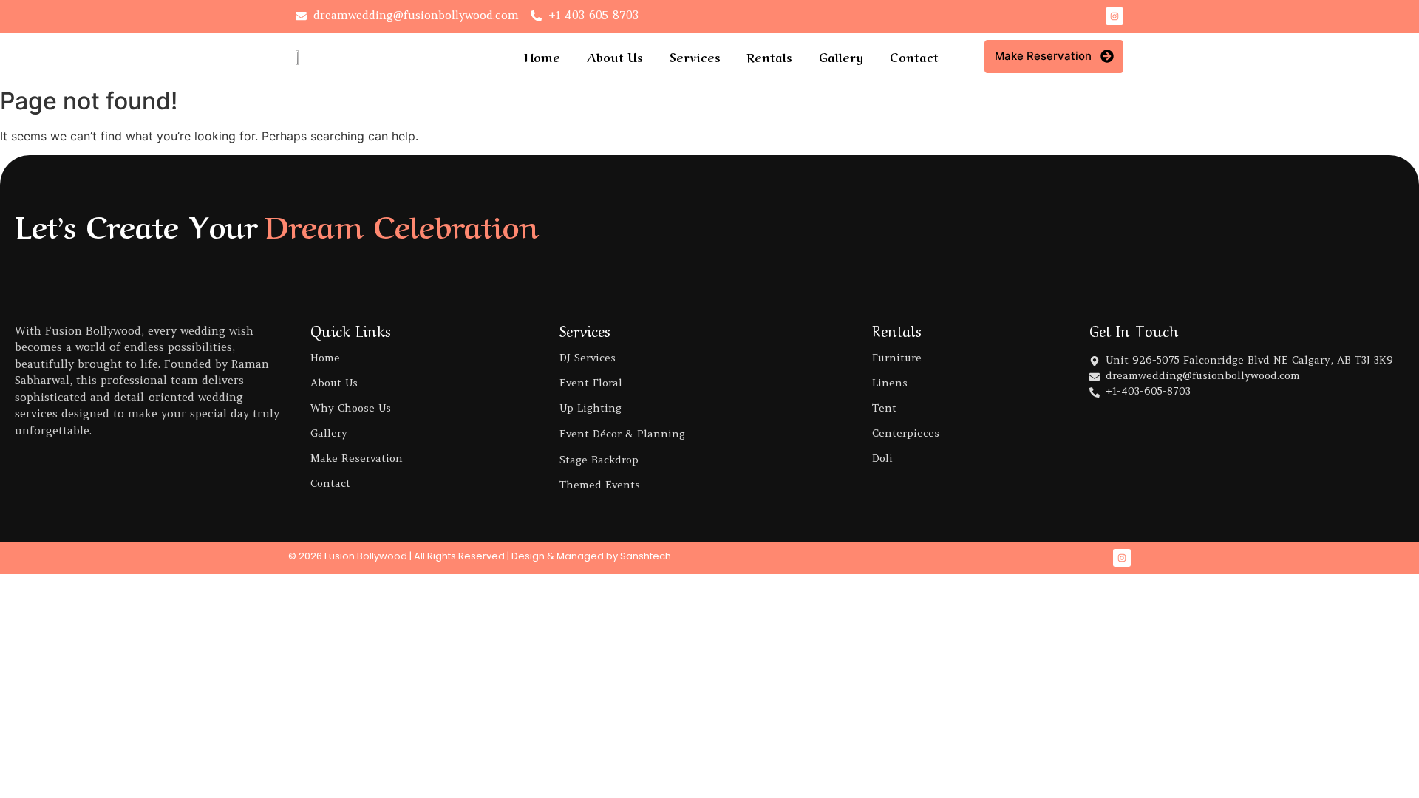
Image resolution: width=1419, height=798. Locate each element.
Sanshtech (645, 556)
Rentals (769, 56)
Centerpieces (905, 433)
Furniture (897, 357)
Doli (882, 458)
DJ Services (587, 357)
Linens (890, 382)
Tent (884, 408)
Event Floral (590, 382)
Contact (914, 56)
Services (695, 56)
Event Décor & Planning (622, 433)
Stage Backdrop (599, 459)
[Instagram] (1114, 16)
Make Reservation (356, 458)
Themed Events (599, 484)
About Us (615, 56)
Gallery (841, 56)
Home (542, 56)
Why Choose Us (350, 408)
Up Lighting (590, 408)
